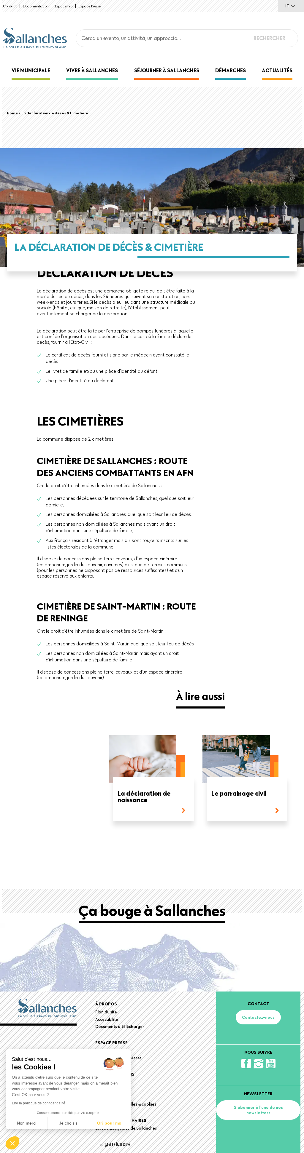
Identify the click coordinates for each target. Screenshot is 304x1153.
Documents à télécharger (119, 1026)
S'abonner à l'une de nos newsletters (258, 1110)
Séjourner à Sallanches (166, 70)
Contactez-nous (258, 1017)
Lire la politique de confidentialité (38, 1103)
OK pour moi (110, 1123)
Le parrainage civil (239, 793)
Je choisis (68, 1123)
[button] (12, 1143)
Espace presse (90, 6)
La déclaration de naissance (144, 797)
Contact (10, 6)
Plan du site (106, 1012)
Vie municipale (31, 70)
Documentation (36, 6)
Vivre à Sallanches (92, 70)
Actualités (277, 70)
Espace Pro (63, 6)
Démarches (230, 70)
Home (12, 113)
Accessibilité (106, 1019)
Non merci (26, 1123)
